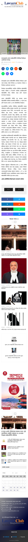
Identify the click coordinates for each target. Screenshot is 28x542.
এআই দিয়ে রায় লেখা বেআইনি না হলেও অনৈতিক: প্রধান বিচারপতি (13, 288)
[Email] (20, 68)
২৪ (20, 487)
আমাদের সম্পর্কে (14, 532)
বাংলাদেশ (13, 62)
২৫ (24, 487)
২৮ (11, 490)
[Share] (3, 68)
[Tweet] (7, 68)
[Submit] (16, 68)
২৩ (17, 487)
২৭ (7, 490)
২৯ (14, 490)
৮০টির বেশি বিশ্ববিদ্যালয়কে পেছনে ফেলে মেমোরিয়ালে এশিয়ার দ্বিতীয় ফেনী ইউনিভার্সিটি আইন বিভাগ (16, 441)
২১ (10, 487)
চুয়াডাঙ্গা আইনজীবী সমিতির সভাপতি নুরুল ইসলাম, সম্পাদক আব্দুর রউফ (14, 356)
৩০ (17, 490)
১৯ (3, 487)
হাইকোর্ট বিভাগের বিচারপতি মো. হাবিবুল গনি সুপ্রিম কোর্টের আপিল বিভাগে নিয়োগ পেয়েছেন (13, 309)
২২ (14, 487)
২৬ (3, 490)
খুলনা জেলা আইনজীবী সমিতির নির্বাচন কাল (14, 344)
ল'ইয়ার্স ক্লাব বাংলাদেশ (7, 62)
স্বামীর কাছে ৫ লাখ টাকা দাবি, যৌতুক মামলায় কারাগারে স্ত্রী (13, 329)
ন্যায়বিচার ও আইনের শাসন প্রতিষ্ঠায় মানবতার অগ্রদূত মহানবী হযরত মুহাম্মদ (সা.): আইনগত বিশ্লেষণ (17, 461)
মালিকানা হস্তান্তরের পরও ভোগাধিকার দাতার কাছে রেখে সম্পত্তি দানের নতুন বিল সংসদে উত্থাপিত (17, 454)
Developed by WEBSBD (14, 540)
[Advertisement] (14, 24)
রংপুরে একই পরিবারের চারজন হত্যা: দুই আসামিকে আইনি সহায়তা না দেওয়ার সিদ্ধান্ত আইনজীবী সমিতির (13, 255)
